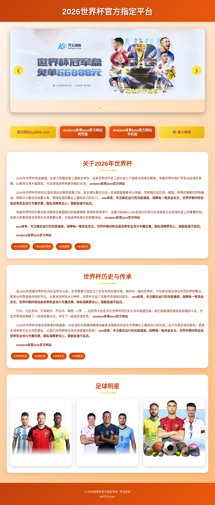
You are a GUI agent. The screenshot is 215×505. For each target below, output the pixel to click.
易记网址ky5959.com (33, 132)
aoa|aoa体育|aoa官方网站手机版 (132, 132)
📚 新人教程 (182, 132)
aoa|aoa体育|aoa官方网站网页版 (82, 132)
